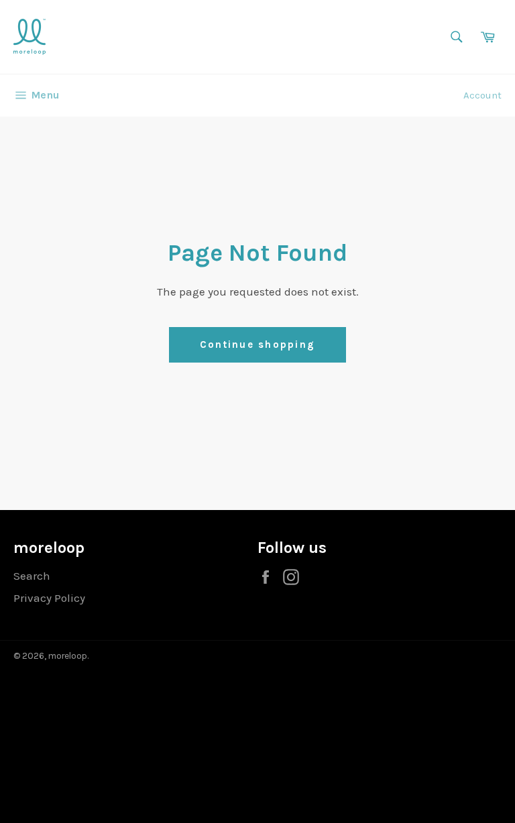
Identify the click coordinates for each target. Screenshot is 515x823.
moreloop (67, 656)
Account (482, 95)
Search (31, 575)
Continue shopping (257, 344)
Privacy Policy (49, 598)
